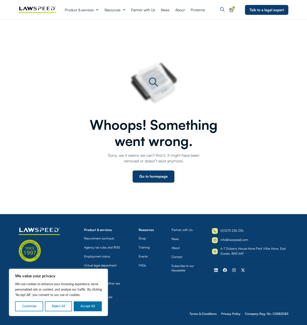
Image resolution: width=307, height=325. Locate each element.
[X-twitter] (243, 270)
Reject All (58, 306)
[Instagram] (234, 270)
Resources (112, 10)
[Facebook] (225, 270)
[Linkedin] (216, 270)
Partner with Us (143, 10)
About (180, 10)
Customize (29, 306)
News (165, 10)
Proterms (198, 10)
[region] (58, 292)
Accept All (87, 306)
